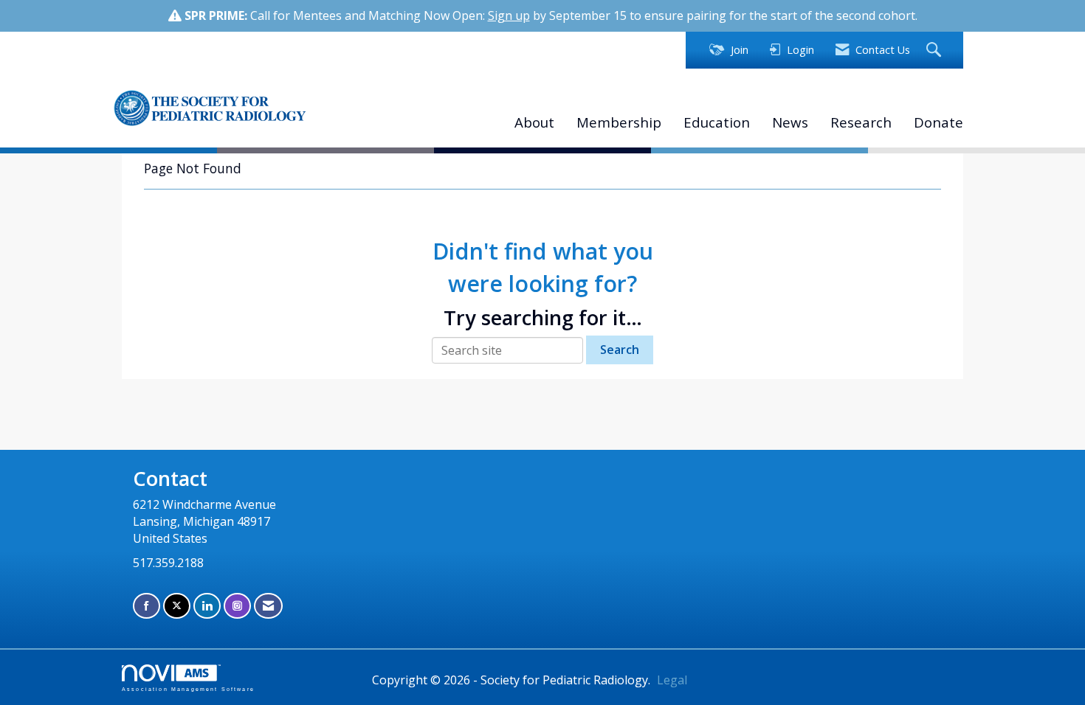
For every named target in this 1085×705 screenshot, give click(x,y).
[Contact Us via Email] (268, 606)
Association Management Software (188, 689)
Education (716, 122)
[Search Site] (935, 50)
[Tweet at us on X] (176, 606)
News (790, 122)
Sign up (509, 15)
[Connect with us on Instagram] (237, 606)
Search (619, 349)
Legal (672, 680)
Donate (938, 122)
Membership (618, 122)
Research (861, 122)
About (534, 122)
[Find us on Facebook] (146, 606)
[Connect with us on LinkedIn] (207, 606)
